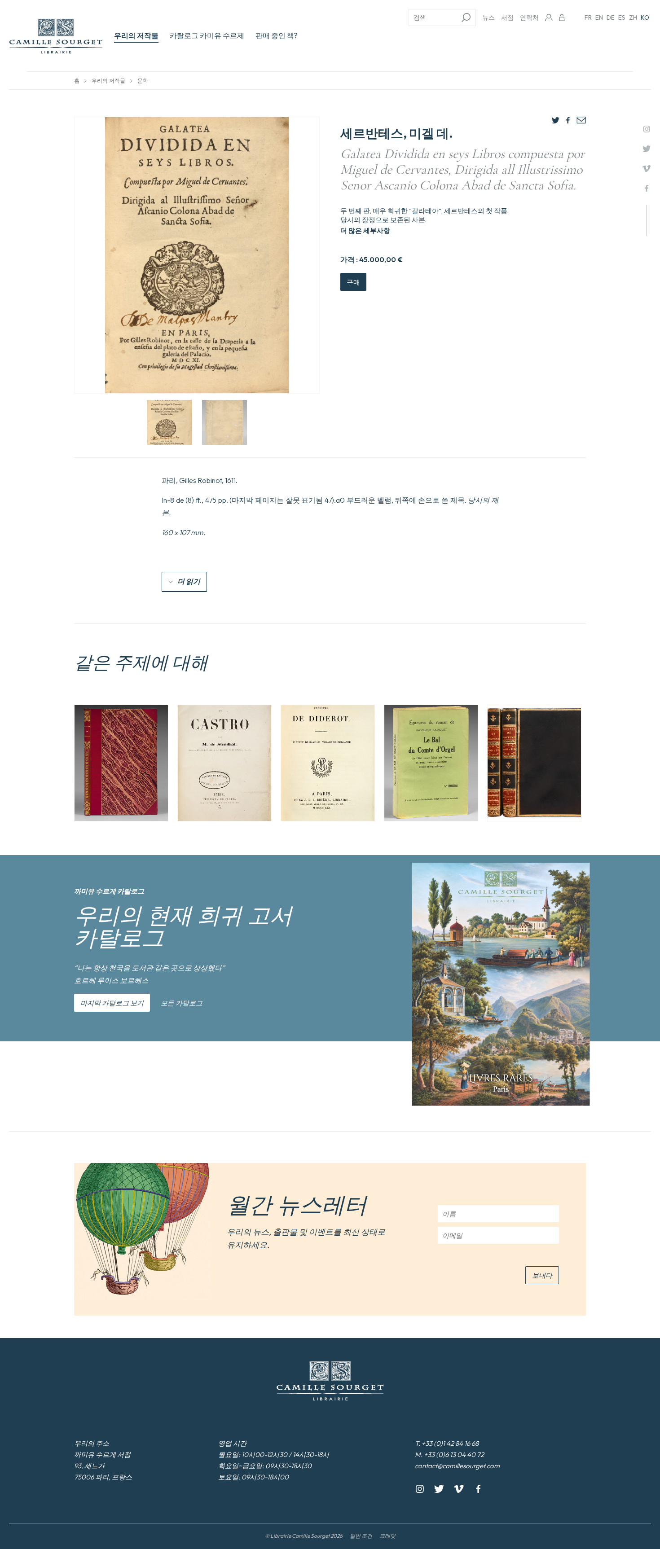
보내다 (542, 1275)
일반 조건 (361, 1535)
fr (588, 17)
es (621, 17)
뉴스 (488, 17)
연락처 (529, 17)
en (599, 17)
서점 (507, 17)
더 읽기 (188, 581)
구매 (353, 282)
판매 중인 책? (276, 35)
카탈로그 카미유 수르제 (207, 35)
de (611, 17)
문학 (142, 80)
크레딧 (387, 1535)
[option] (121, 763)
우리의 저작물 (136, 35)
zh (633, 17)
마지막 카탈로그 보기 (112, 1003)
